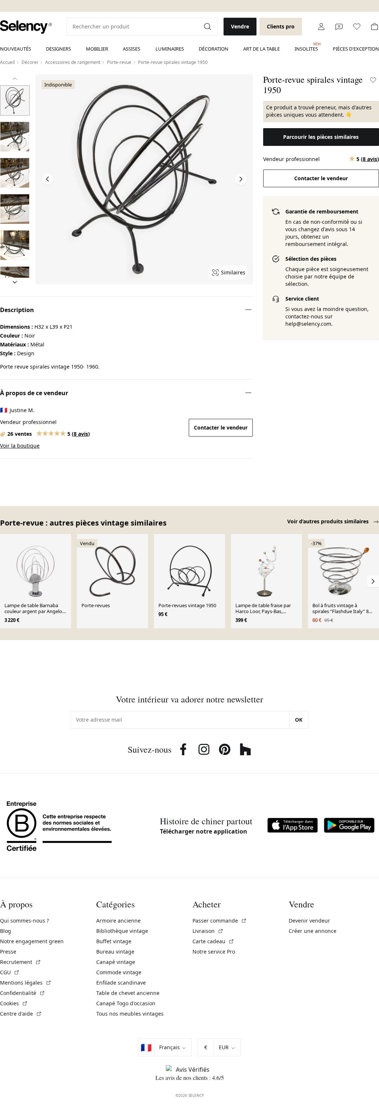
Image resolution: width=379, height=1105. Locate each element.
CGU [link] (10, 972)
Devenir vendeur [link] (309, 920)
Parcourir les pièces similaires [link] (321, 136)
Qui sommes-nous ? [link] (24, 920)
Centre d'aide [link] (21, 1013)
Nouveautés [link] (15, 48)
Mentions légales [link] (25, 982)
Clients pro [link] (281, 26)
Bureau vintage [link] (115, 951)
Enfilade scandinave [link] (121, 982)
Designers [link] (58, 48)
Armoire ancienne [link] (118, 920)
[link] (26, 27)
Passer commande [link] (219, 920)
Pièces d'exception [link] (356, 48)
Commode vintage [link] (118, 972)
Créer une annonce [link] (312, 930)
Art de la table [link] (261, 48)
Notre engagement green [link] (32, 941)
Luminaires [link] (169, 48)
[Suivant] (14, 282)
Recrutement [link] (20, 961)
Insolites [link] (306, 47)
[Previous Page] (47, 179)
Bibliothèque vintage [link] (122, 930)
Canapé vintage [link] (115, 961)
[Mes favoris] (356, 26)
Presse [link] (8, 951)
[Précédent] (14, 78)
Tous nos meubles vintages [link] (130, 1013)
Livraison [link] (208, 930)
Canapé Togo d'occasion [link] (125, 1003)
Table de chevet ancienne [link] (128, 992)
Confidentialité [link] (22, 992)
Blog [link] (5, 930)
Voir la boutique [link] (20, 445)
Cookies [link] (14, 1003)
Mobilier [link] (97, 48)
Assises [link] (131, 48)
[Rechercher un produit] (208, 26)
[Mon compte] (321, 26)
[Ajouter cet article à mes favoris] (373, 80)
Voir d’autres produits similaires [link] (328, 521)
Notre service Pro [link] (213, 951)
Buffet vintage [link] (113, 941)
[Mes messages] (339, 26)
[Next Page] (241, 179)
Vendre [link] (240, 26)
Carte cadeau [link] (213, 941)
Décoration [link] (213, 48)
